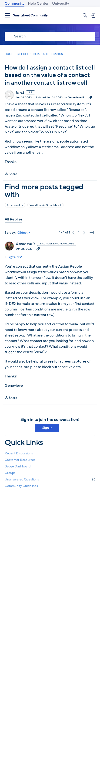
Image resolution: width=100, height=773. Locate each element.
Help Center (38, 3)
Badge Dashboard (17, 466)
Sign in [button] (47, 428)
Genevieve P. (76, 97)
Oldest (22, 232)
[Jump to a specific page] (91, 232)
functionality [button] (15, 205)
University (60, 3)
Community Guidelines (21, 486)
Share (11, 174)
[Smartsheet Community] (30, 15)
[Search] (85, 15)
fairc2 (20, 93)
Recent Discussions (19, 453)
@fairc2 (15, 257)
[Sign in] (93, 15)
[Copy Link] (90, 97)
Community (14, 3)
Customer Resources (20, 460)
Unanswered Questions (50, 479)
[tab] (13, 219)
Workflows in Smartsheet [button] (45, 205)
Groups (10, 473)
